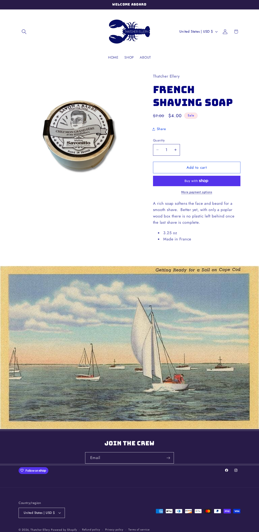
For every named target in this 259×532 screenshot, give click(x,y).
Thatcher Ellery (40, 530)
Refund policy (91, 529)
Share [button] (161, 128)
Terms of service (139, 529)
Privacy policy (114, 529)
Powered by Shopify (64, 530)
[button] (24, 31)
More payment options (196, 192)
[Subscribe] (168, 458)
